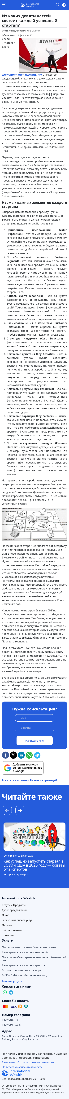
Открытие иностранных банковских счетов (29, 947)
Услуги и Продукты (14, 905)
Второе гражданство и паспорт (21, 970)
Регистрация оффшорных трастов (23, 965)
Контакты (8, 935)
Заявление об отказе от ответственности (28, 1062)
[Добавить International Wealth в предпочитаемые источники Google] (23, 768)
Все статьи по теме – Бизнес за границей (29, 780)
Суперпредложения (14, 910)
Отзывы (7, 925)
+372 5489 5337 (11, 1020)
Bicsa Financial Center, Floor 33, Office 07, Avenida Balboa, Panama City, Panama (32, 1038)
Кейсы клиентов (12, 930)
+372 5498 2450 (11, 1025)
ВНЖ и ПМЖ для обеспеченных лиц (24, 975)
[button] (20, 810)
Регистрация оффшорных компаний (25, 952)
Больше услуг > (12, 981)
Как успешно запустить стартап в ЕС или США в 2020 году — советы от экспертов (34, 865)
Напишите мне (34, 740)
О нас (5, 915)
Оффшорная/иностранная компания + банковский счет (34, 959)
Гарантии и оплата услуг (17, 920)
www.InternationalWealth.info (22, 74)
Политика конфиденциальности (22, 1067)
